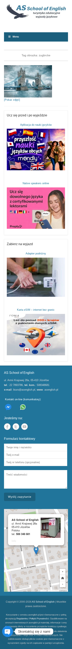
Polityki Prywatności (39, 618)
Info (14, 541)
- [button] (62, 584)
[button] (36, 551)
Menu (16, 36)
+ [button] (62, 571)
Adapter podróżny (36, 253)
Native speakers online (36, 183)
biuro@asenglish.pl (24, 389)
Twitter (16, 426)
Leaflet (43, 590)
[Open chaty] (7, 631)
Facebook (7, 426)
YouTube (24, 426)
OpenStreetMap (53, 590)
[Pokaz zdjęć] (12, 99)
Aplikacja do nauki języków (36, 124)
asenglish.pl (51, 389)
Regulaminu (22, 618)
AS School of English (43, 601)
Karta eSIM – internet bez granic (36, 309)
